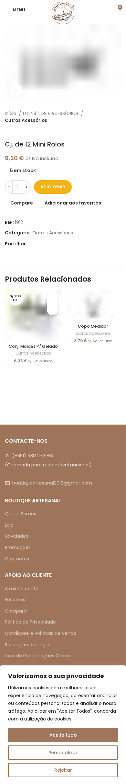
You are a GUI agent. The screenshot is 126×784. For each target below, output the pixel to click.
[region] (63, 724)
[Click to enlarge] (16, 90)
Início (11, 114)
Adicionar (52, 187)
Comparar (16, 611)
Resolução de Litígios (28, 644)
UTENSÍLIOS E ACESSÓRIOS (51, 114)
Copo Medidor (93, 326)
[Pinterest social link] (47, 244)
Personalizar (63, 752)
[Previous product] (105, 130)
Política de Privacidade (30, 622)
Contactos (17, 559)
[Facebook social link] (32, 244)
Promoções (18, 547)
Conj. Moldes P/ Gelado (33, 346)
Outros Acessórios (26, 120)
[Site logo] (63, 12)
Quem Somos (20, 513)
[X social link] (40, 244)
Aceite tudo (63, 735)
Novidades (16, 536)
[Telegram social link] (62, 244)
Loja (9, 525)
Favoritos (15, 599)
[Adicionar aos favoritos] (52, 298)
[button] (112, 309)
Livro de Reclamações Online (37, 655)
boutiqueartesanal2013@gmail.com (52, 483)
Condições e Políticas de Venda (40, 633)
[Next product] (118, 130)
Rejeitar (63, 770)
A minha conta (21, 588)
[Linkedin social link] (54, 244)
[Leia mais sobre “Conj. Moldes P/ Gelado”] (52, 309)
